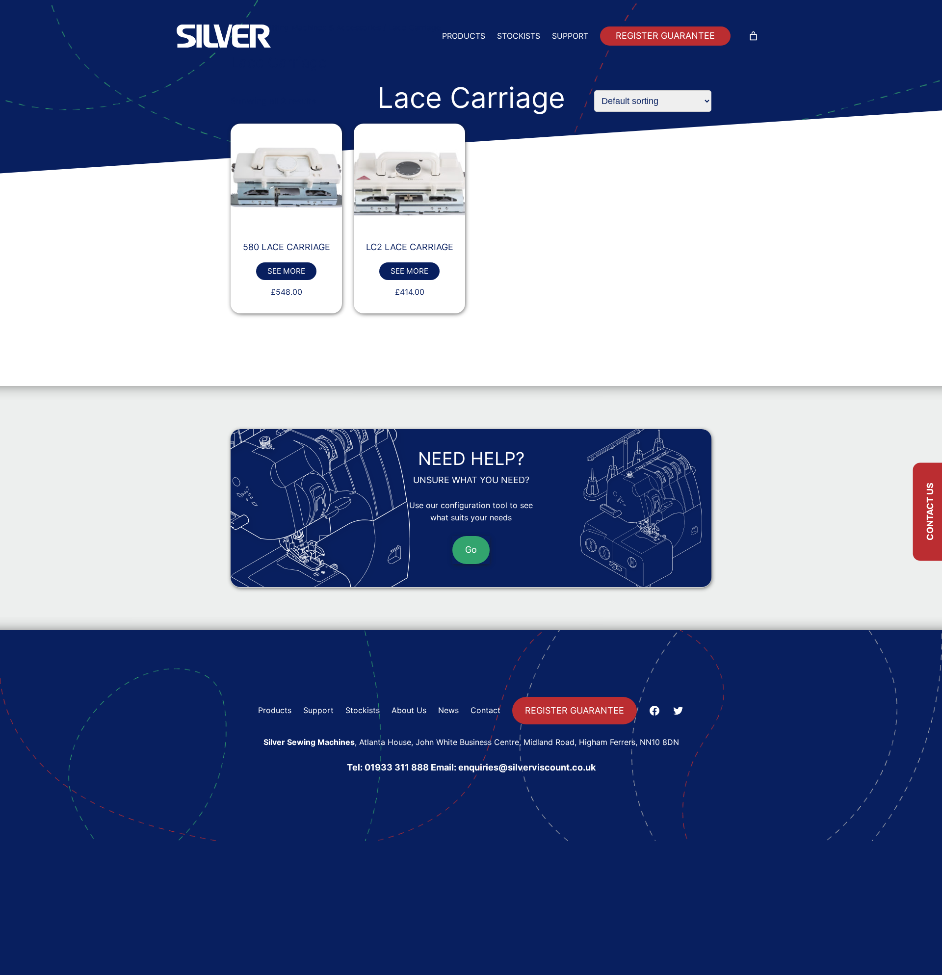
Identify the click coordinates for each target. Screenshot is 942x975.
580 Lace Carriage (286, 247)
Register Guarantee (665, 35)
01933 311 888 (397, 767)
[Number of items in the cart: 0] (753, 36)
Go (471, 549)
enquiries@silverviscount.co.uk (527, 767)
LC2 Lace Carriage (409, 247)
